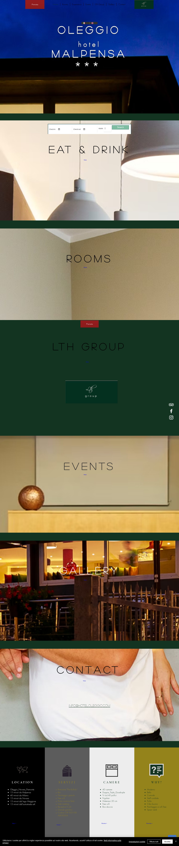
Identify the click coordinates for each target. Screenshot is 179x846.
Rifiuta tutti (154, 841)
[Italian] (85, 23)
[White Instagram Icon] (171, 417)
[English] (94, 23)
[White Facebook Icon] (171, 411)
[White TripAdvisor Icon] (171, 404)
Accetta (167, 841)
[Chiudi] (175, 841)
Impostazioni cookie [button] (137, 841)
